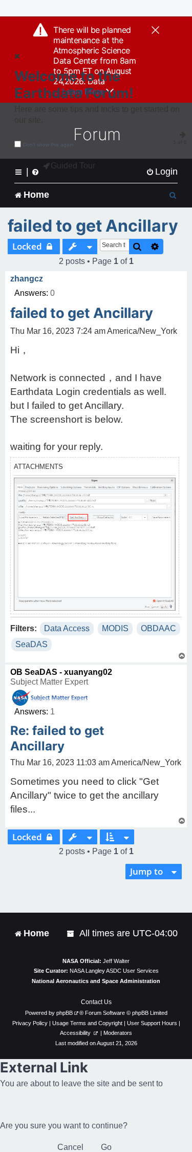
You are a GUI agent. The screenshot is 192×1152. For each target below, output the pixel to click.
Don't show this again (48, 144)
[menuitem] (162, 172)
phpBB (64, 1013)
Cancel (70, 1147)
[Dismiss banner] (155, 31)
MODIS (115, 628)
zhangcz (26, 278)
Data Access (67, 628)
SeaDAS (31, 644)
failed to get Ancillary (93, 226)
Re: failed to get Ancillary (57, 738)
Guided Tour (73, 165)
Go (106, 1147)
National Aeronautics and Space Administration (96, 981)
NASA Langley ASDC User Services (114, 971)
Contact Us (96, 1002)
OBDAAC (158, 628)
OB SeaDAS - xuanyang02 (61, 672)
